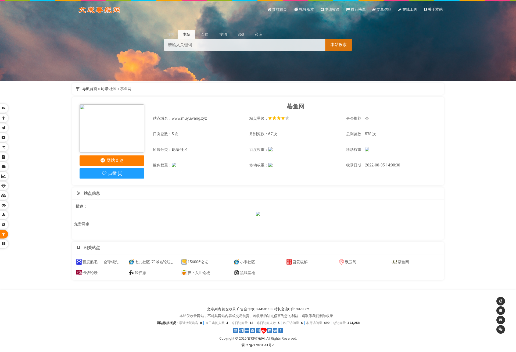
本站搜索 (339, 44)
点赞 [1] (114, 173)
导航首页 (89, 89)
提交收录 (229, 309)
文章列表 (214, 309)
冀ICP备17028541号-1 (258, 345)
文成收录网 (256, 338)
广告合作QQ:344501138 (255, 309)
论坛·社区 (109, 89)
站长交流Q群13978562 (291, 309)
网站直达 (114, 160)
